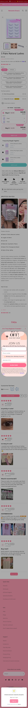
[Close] (25, 333)
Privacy (3, 373)
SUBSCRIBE (14, 365)
